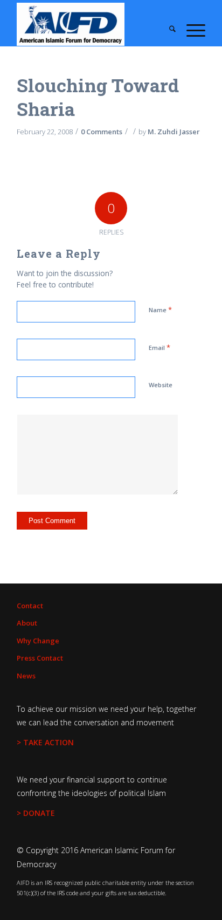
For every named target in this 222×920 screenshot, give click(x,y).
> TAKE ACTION (45, 742)
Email (159, 347)
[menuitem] (167, 29)
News (26, 676)
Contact (30, 605)
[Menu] (190, 29)
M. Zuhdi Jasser (174, 131)
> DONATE (36, 813)
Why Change (38, 641)
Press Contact (40, 658)
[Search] (167, 29)
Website (160, 385)
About (27, 623)
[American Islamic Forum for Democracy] (92, 24)
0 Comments (101, 131)
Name (160, 309)
